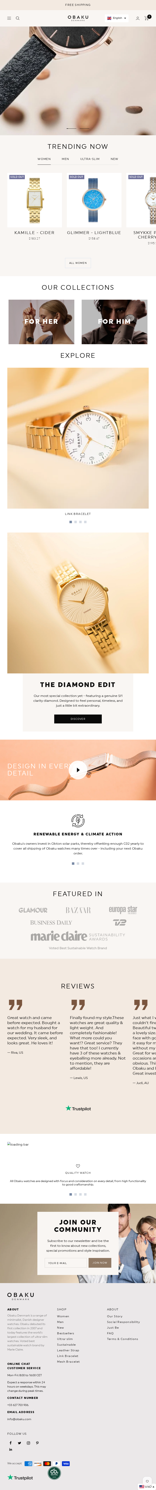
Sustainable (66, 1344)
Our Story (115, 1316)
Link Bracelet (67, 1356)
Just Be (113, 1327)
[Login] (138, 18)
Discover (78, 719)
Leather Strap (68, 1350)
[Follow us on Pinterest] (37, 1443)
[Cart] (146, 18)
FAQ (110, 1333)
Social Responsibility (123, 1322)
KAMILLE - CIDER (34, 233)
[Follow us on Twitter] (19, 1443)
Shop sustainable (115, 121)
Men (65, 159)
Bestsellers (65, 1333)
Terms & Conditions (122, 1339)
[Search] (18, 18)
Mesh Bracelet (68, 1361)
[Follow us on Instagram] (28, 1443)
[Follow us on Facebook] (10, 1443)
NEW (114, 159)
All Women (78, 263)
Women (44, 159)
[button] (117, 18)
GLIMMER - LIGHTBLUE (94, 233)
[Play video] (78, 770)
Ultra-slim (90, 159)
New (60, 1327)
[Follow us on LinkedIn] (10, 1449)
